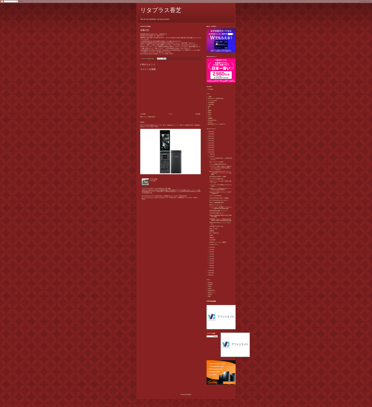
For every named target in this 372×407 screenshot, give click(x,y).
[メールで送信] (158, 59)
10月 (211, 247)
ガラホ (142, 122)
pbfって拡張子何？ (214, 233)
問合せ (209, 112)
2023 (209, 138)
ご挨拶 (209, 96)
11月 (211, 156)
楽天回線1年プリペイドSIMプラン (217, 124)
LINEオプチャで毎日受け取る (215, 98)
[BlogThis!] (160, 59)
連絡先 (209, 110)
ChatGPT (210, 284)
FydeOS (210, 122)
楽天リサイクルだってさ (215, 205)
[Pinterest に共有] (165, 59)
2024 (209, 136)
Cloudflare (211, 89)
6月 (211, 256)
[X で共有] (162, 59)
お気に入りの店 (213, 228)
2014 (209, 275)
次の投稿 (143, 114)
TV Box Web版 (153, 179)
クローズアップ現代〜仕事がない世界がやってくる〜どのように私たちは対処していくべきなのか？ (220, 168)
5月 (211, 258)
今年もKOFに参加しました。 (217, 213)
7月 (211, 254)
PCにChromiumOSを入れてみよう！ (219, 200)
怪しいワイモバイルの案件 (216, 162)
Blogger (189, 394)
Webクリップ (211, 292)
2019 (209, 147)
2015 (209, 272)
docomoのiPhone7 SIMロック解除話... (219, 198)
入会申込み (211, 104)
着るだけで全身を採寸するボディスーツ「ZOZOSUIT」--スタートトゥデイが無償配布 (220, 173)
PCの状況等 (211, 102)
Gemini (210, 286)
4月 (211, 261)
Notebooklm (211, 290)
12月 (211, 154)
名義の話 (211, 237)
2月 (211, 265)
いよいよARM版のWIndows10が (217, 164)
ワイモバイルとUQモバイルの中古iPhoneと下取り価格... (156, 188)
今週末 (211, 235)
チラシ (209, 116)
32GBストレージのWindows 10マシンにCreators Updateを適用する (220, 189)
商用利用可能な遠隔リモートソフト (218, 210)
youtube (210, 294)
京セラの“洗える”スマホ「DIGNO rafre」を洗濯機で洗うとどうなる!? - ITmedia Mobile (164, 196)
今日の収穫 (212, 240)
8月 (211, 251)
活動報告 (210, 118)
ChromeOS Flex (212, 120)
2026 (209, 131)
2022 (209, 140)
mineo (209, 114)
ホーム (170, 114)
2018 (209, 149)
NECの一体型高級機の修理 (216, 202)
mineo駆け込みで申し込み (216, 226)
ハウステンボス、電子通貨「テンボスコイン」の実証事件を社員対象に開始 (220, 207)
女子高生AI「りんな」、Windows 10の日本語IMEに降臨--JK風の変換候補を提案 (220, 219)
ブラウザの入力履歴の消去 (216, 179)
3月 (211, 263)
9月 (211, 249)
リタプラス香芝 (160, 10)
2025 (209, 134)
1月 (211, 267)
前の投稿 (198, 114)
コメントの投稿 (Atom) (149, 117)
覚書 (209, 296)
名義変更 (211, 231)
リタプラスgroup (212, 100)
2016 (209, 270)
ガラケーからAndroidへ (215, 195)
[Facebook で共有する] (163, 59)
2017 (209, 152)
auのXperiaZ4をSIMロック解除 (217, 176)
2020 (209, 145)
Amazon (210, 282)
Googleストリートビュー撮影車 (217, 242)
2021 (209, 143)
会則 (209, 106)
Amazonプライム (213, 244)
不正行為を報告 (211, 301)
